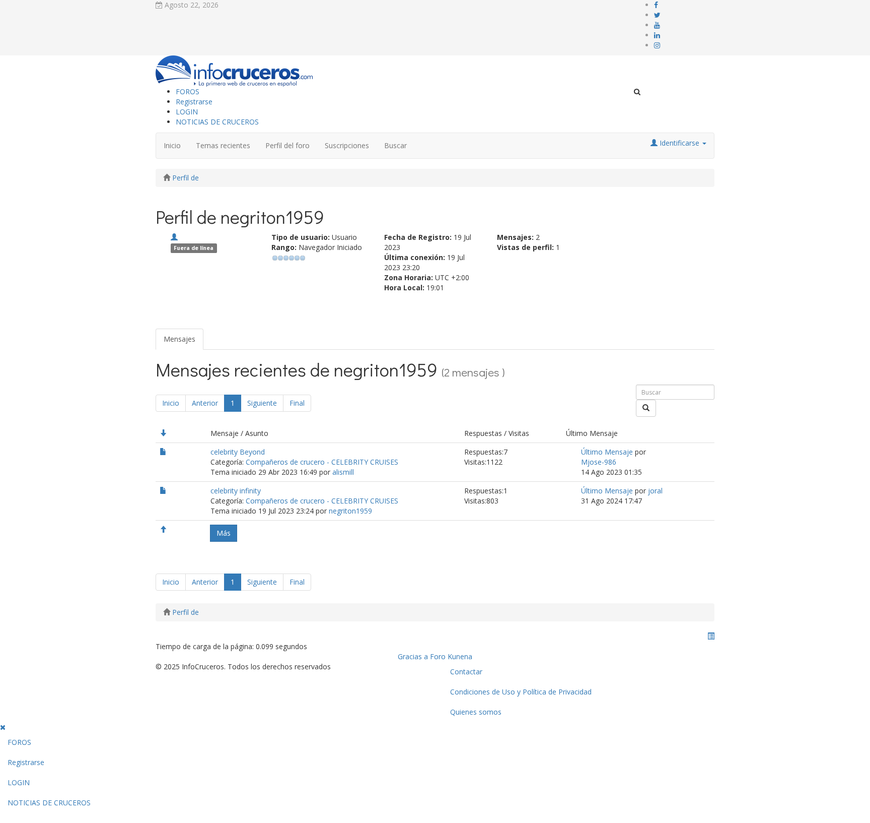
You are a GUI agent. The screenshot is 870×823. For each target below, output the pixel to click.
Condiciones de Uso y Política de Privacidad (521, 692)
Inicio (172, 145)
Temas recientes (223, 145)
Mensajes (179, 339)
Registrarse (194, 101)
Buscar (395, 145)
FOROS (187, 91)
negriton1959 (350, 511)
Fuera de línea (193, 247)
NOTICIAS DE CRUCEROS (217, 121)
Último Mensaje (607, 452)
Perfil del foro (287, 145)
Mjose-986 (598, 462)
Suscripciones (347, 145)
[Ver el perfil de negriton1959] (174, 237)
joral (655, 490)
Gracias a (413, 656)
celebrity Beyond (237, 452)
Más (223, 533)
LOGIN (187, 111)
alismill (343, 472)
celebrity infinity (235, 490)
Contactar (466, 671)
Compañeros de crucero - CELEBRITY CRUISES (322, 462)
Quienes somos (475, 712)
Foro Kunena (451, 656)
